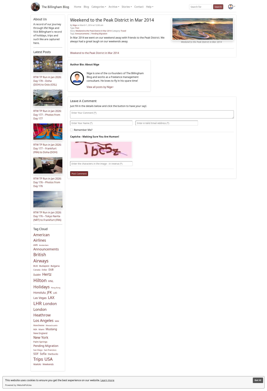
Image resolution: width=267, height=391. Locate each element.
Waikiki (37, 364)
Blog (86, 6)
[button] (231, 6)
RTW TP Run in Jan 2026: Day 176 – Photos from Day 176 (47, 182)
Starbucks (53, 353)
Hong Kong (55, 287)
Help (149, 6)
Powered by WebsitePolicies (18, 385)
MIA (35, 329)
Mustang (51, 329)
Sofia (43, 354)
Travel (123, 31)
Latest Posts (42, 52)
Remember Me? (83, 130)
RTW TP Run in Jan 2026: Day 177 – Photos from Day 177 (47, 114)
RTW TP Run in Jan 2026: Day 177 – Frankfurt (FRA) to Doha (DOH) (47, 148)
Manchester (38, 325)
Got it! (258, 380)
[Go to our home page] (50, 6)
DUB (50, 269)
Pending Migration (45, 346)
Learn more (107, 380)
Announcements (46, 249)
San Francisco (50, 350)
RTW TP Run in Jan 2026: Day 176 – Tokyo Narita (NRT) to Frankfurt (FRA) (47, 216)
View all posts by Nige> (100, 87)
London (50, 303)
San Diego (38, 350)
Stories (126, 6)
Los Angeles (43, 320)
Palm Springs (40, 341)
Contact (139, 6)
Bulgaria (55, 265)
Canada (36, 269)
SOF (35, 354)
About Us (40, 19)
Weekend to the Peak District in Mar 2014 (93, 31)
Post (77, 28)
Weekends (48, 364)
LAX (51, 297)
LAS (55, 292)
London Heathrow (42, 312)
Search (218, 6)
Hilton (40, 280)
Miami (41, 329)
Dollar (44, 269)
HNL (50, 281)
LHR (37, 303)
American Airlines (41, 237)
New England (40, 333)
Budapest (44, 265)
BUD (35, 265)
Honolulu (39, 292)
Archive (113, 6)
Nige (75, 25)
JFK (49, 292)
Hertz (46, 274)
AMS (35, 245)
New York (40, 337)
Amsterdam (43, 245)
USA (48, 359)
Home (77, 6)
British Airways (40, 258)
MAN (57, 321)
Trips (38, 359)
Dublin (37, 274)
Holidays (41, 287)
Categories (97, 6)
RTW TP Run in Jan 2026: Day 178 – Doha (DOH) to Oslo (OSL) (47, 80)
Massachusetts (52, 325)
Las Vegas (40, 298)
